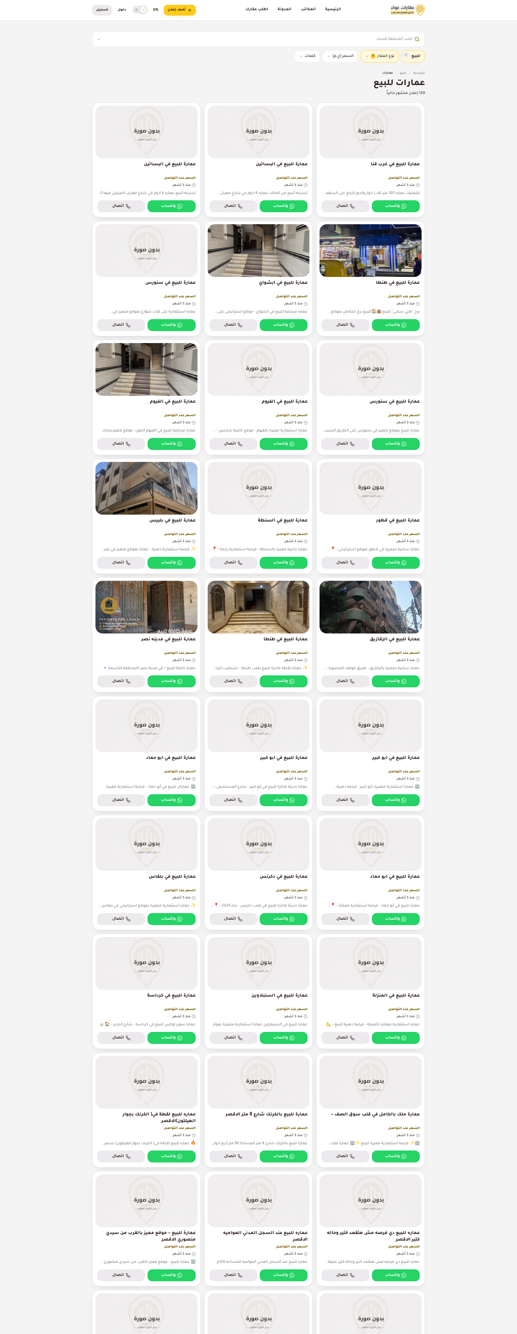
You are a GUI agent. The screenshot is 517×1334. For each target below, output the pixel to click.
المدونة (284, 9)
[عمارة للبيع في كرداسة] (146, 991)
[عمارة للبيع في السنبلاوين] (259, 991)
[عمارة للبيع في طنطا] (371, 278)
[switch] (140, 10)
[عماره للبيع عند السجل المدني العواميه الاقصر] (259, 1228)
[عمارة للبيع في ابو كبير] (371, 753)
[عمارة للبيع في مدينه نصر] (146, 635)
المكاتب (308, 9)
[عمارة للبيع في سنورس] (146, 278)
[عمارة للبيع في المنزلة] (371, 991)
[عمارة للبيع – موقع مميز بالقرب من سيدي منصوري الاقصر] (146, 1228)
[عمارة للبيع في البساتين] (259, 160)
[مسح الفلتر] (406, 55)
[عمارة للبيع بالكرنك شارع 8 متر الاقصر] (259, 1110)
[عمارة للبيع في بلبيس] (146, 516)
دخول (122, 10)
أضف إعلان (176, 10)
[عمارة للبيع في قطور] (371, 516)
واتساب (392, 206)
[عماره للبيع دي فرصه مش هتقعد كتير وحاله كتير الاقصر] (371, 1228)
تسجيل (102, 10)
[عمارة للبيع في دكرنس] (259, 872)
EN (155, 10)
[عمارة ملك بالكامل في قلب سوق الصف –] (371, 1110)
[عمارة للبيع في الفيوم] (259, 397)
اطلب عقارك (256, 9)
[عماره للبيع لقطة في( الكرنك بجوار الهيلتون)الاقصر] (146, 1110)
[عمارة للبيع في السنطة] (259, 516)
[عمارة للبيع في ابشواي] (259, 278)
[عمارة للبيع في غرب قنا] (371, 160)
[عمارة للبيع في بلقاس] (146, 872)
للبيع (403, 73)
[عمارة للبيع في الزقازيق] (371, 635)
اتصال (342, 206)
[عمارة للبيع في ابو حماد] (146, 753)
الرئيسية (333, 9)
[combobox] (258, 39)
